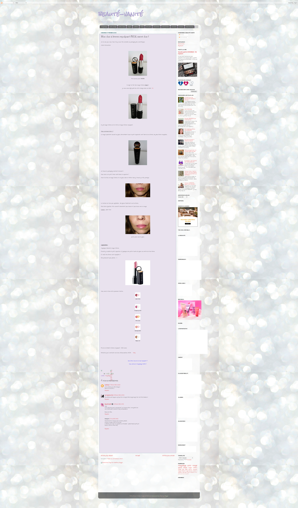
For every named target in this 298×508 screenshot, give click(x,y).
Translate (189, 460)
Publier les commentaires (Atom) (115, 459)
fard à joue (180, 474)
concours (174, 27)
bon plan (148, 27)
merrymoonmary (155, 496)
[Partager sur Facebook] (111, 373)
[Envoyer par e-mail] (107, 373)
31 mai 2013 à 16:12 (114, 419)
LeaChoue (107, 385)
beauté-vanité (120, 13)
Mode (142, 27)
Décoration (156, 27)
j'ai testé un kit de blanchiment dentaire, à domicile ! (189, 99)
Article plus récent (107, 456)
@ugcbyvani (180, 46)
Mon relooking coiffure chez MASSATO (189, 129)
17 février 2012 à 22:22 (115, 385)
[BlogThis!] (108, 373)
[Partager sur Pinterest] (113, 373)
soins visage (113, 27)
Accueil (137, 456)
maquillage (104, 27)
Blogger (166, 496)
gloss (186, 472)
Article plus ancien (168, 456)
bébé (184, 472)
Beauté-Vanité (108, 404)
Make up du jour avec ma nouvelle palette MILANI (190, 150)
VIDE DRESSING (188, 109)
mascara (192, 472)
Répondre (107, 390)
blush (188, 472)
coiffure (136, 27)
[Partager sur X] (110, 373)
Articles (182, 35)
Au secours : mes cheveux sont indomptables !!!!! (190, 161)
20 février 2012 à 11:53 (119, 404)
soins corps (122, 27)
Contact (181, 27)
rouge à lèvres (181, 471)
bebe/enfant (165, 27)
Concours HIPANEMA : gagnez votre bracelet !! (189, 183)
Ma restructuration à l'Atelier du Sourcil (189, 140)
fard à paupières (185, 474)
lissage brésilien (188, 471)
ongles (129, 27)
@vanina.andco (181, 44)
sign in (1, 1)
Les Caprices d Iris (109, 395)
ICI (152, 88)
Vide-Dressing (189, 27)
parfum (190, 469)
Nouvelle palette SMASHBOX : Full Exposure (187, 53)
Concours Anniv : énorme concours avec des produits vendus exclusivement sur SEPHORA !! (190, 173)
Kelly (134, 353)
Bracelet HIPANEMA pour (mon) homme (190, 119)
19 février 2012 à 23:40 (119, 395)
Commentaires (183, 37)
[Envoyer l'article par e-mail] (104, 373)
